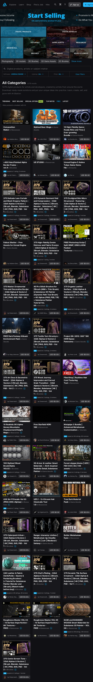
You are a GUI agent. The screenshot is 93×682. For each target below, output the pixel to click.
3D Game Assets (48, 61)
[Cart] (60, 4)
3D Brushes (33, 61)
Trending (6, 101)
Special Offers (34, 101)
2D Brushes (64, 61)
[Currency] (65, 4)
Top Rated (50, 101)
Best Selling (17, 101)
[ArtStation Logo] (5, 4)
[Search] (55, 4)
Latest (65, 101)
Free (58, 101)
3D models (21, 61)
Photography (7, 61)
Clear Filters (80, 74)
